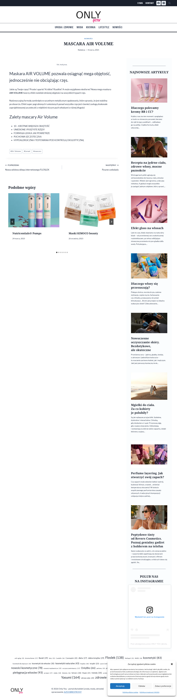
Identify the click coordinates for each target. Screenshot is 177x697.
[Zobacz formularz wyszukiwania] (169, 3)
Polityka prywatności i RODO (149, 692)
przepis (48, 673)
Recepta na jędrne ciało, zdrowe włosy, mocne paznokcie (148, 166)
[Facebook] (158, 3)
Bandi (43, 658)
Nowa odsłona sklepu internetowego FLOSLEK (27, 167)
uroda (107, 673)
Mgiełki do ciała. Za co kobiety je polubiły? (143, 409)
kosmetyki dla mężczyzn (22, 663)
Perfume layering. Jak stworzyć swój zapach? (147, 475)
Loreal (27, 151)
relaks (57, 673)
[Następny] (111, 222)
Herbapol (129, 658)
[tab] (56, 252)
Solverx (76, 673)
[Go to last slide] (12, 222)
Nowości (117, 27)
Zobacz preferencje (163, 686)
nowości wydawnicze (52, 668)
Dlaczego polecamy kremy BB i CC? (145, 110)
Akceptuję (120, 686)
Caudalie (60, 658)
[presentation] (33, 210)
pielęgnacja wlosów (28, 672)
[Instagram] (163, 3)
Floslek (114, 657)
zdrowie (105, 677)
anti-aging (19, 658)
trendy (97, 672)
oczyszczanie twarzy (71, 668)
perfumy (101, 668)
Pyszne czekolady (110, 167)
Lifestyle (103, 27)
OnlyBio (88, 667)
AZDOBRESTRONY (73, 692)
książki (94, 664)
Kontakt (150, 3)
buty (52, 658)
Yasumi (70, 677)
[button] (172, 664)
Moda (80, 27)
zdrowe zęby (87, 678)
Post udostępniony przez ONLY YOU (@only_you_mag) (153, 644)
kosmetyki (152, 657)
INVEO (138, 658)
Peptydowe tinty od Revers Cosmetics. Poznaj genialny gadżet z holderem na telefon (147, 540)
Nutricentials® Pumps (26, 233)
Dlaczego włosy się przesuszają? (144, 285)
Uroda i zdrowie (64, 27)
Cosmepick (71, 658)
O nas (140, 3)
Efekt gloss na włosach (147, 228)
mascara (37, 151)
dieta (83, 658)
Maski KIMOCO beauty (83, 233)
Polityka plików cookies (130, 692)
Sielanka (66, 673)
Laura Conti (105, 663)
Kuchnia (90, 27)
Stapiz (86, 673)
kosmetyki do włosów (43, 663)
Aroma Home (31, 658)
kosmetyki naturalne (67, 663)
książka (84, 664)
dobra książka (96, 658)
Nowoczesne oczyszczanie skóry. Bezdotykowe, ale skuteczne (145, 344)
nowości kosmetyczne (27, 668)
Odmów (141, 686)
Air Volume (15, 151)
